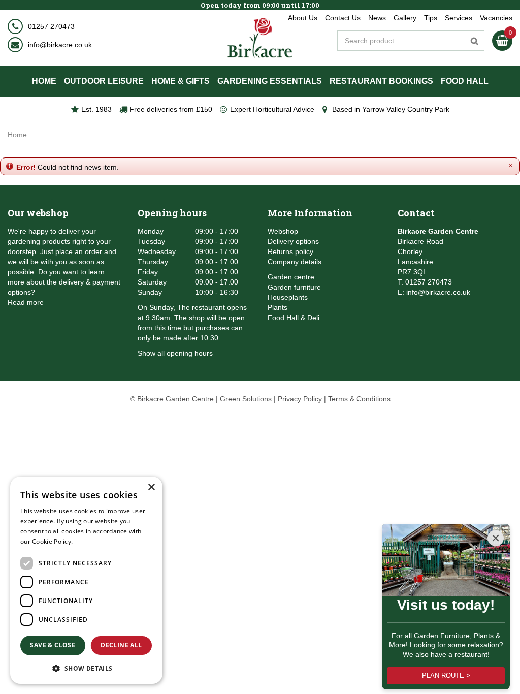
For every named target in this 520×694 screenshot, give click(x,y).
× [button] (151, 487)
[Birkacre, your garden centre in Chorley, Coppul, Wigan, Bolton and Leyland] (260, 38)
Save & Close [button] (52, 645)
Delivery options (293, 241)
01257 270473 (51, 26)
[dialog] (86, 580)
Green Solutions (246, 399)
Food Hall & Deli (293, 317)
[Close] (496, 538)
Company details (294, 262)
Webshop (283, 231)
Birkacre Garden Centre (438, 231)
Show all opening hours (175, 353)
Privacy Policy (300, 399)
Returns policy (290, 251)
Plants (277, 307)
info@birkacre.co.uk (60, 45)
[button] (86, 668)
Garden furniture (294, 287)
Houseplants (288, 297)
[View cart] (502, 40)
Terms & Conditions (359, 399)
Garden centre (291, 277)
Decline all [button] (121, 645)
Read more (26, 302)
